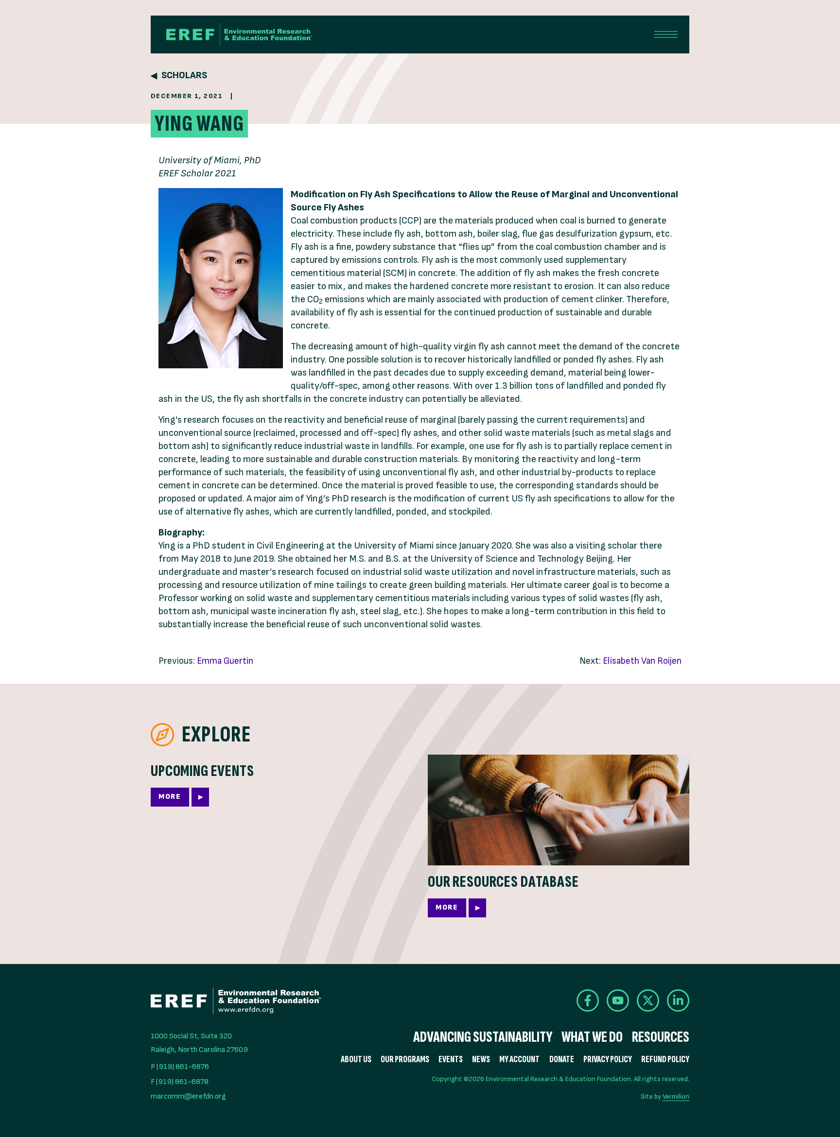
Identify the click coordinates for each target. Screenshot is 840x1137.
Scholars (184, 75)
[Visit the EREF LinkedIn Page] (678, 1000)
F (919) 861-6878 (180, 1081)
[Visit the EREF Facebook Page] (588, 1000)
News (481, 1059)
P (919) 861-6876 (180, 1066)
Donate (561, 1059)
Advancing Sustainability (482, 1037)
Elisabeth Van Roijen (642, 661)
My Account (519, 1059)
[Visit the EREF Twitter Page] (648, 1000)
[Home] (239, 34)
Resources (660, 1037)
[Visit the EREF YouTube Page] (618, 1000)
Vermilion (676, 1096)
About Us (356, 1059)
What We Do (592, 1037)
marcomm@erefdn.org (188, 1096)
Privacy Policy (607, 1059)
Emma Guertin (225, 661)
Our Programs (405, 1059)
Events (450, 1059)
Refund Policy (665, 1059)
